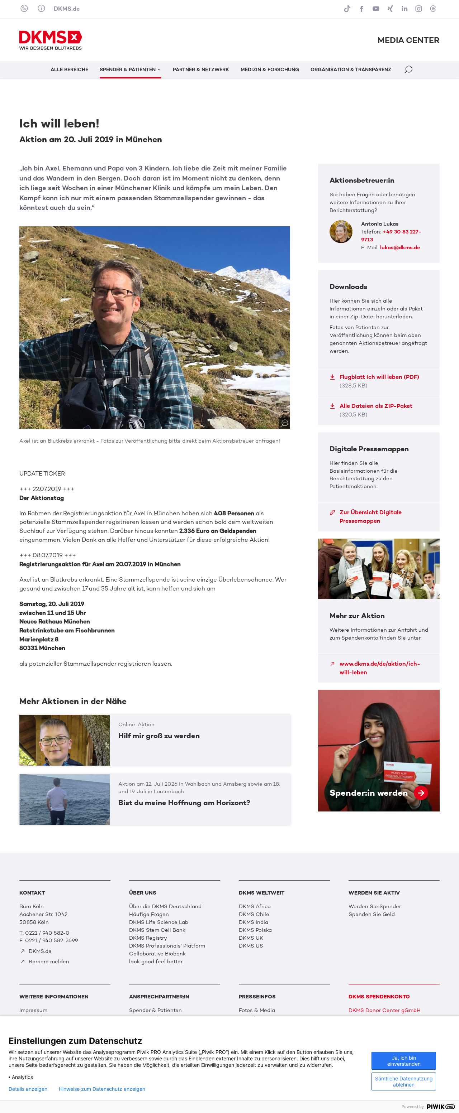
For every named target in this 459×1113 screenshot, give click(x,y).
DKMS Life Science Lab (158, 922)
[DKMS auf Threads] (434, 9)
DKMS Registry (148, 938)
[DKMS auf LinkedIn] (405, 9)
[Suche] (409, 70)
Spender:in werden (379, 750)
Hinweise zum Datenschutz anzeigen (102, 1089)
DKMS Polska (255, 930)
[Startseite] (50, 40)
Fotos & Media (257, 1010)
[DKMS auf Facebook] (362, 9)
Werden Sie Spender (375, 906)
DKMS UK (251, 938)
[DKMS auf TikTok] (348, 9)
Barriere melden (48, 961)
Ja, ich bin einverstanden (404, 1061)
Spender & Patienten (155, 1010)
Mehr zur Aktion (379, 611)
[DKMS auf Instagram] (419, 9)
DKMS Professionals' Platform (167, 946)
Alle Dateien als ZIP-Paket (376, 410)
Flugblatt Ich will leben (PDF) (379, 381)
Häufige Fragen (149, 914)
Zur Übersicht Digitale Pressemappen (371, 516)
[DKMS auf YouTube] (376, 9)
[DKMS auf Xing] (391, 9)
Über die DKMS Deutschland (165, 906)
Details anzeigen (28, 1089)
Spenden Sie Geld (372, 914)
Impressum (33, 1010)
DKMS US (251, 946)
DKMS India (253, 922)
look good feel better (156, 961)
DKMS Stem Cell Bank (157, 930)
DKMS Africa (255, 906)
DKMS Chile (254, 914)
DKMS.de (67, 8)
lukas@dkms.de (400, 247)
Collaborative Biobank (157, 953)
